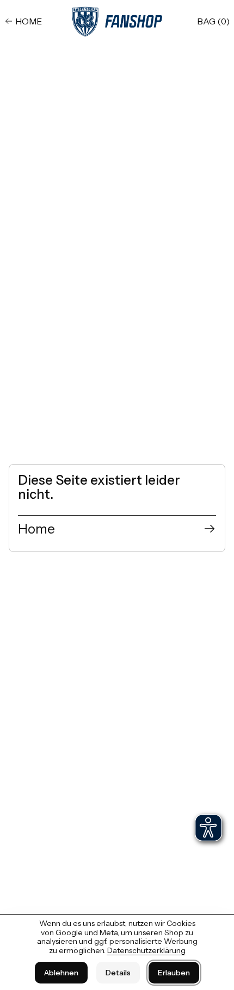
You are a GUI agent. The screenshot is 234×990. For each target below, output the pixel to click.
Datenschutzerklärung (146, 950)
